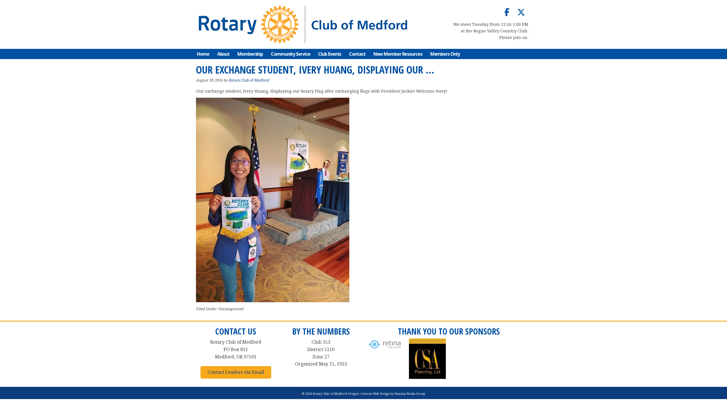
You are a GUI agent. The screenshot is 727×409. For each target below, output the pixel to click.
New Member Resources (397, 54)
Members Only (445, 54)
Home (203, 54)
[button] (507, 12)
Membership (250, 54)
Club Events (329, 54)
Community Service (290, 54)
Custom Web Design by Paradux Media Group (393, 393)
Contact (357, 54)
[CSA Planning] (427, 377)
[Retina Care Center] (384, 349)
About (223, 54)
